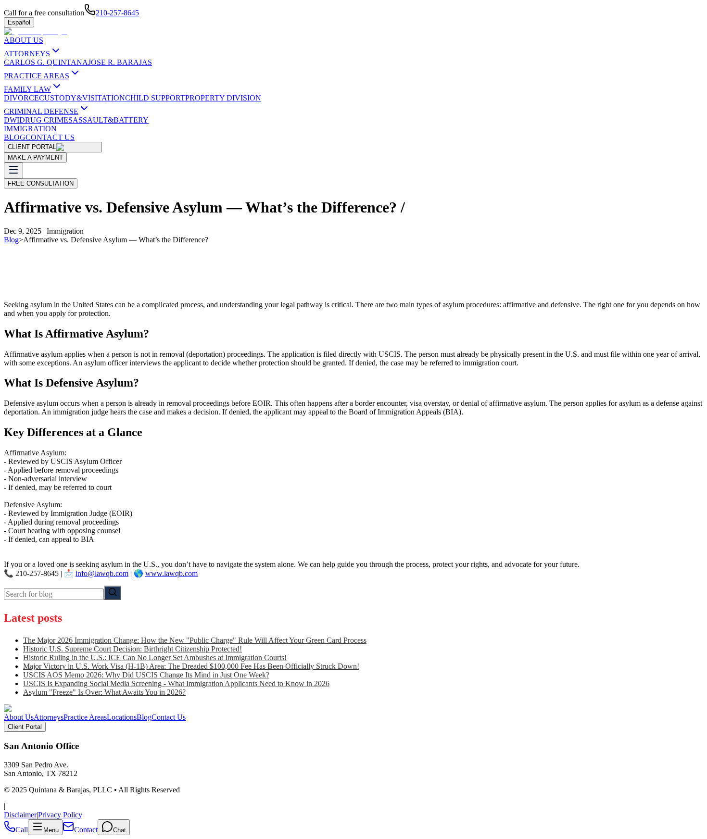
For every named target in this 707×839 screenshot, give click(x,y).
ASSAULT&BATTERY (111, 120)
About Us (19, 717)
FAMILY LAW (27, 89)
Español (19, 22)
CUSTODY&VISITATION (82, 98)
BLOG (14, 137)
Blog (11, 240)
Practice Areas (85, 717)
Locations (122, 717)
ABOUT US (23, 40)
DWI (11, 120)
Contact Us (169, 717)
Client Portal (25, 726)
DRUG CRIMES (46, 120)
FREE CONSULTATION (41, 183)
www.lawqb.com (171, 573)
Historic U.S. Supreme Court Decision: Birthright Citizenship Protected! (132, 649)
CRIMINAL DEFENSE (41, 111)
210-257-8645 (117, 13)
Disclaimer (20, 815)
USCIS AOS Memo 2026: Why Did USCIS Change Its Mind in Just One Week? (146, 675)
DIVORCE (21, 98)
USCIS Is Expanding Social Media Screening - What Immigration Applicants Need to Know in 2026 (176, 683)
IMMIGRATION (30, 129)
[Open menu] (13, 170)
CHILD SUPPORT (155, 98)
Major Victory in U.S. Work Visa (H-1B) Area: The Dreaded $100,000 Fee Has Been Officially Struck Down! (191, 666)
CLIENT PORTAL (32, 146)
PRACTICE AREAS (36, 76)
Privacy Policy (60, 815)
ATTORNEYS (27, 54)
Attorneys (48, 717)
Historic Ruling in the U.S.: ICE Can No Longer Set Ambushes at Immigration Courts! (155, 657)
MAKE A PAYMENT (35, 157)
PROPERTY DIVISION (223, 98)
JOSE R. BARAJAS (120, 62)
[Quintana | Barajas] (35, 31)
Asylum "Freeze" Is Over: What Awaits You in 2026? (104, 692)
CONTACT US (50, 137)
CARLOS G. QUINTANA (46, 62)
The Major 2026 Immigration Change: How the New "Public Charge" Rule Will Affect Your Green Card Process (194, 640)
